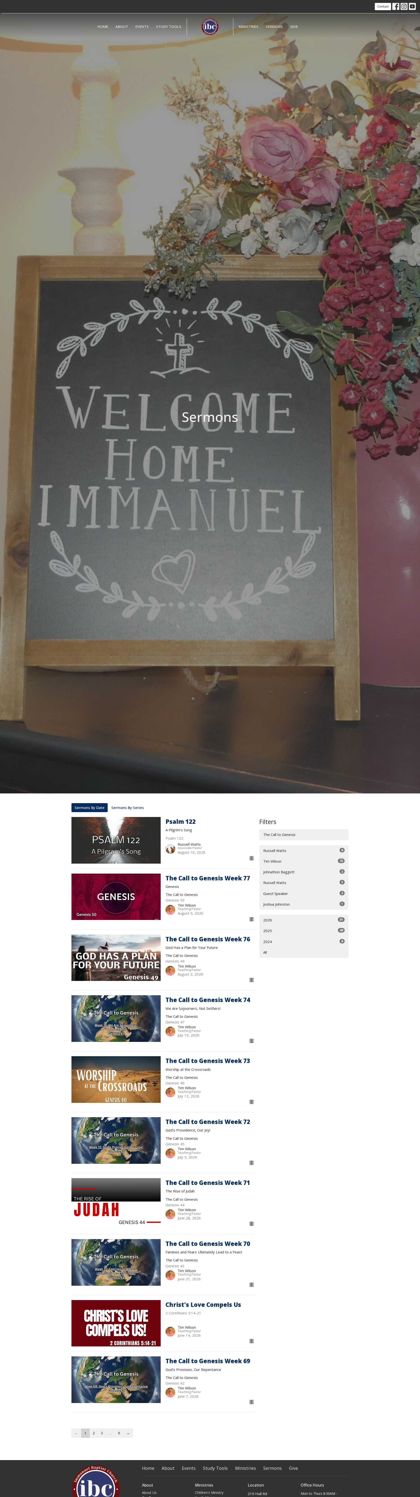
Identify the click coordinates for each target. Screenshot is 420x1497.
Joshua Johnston (303, 904)
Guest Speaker (303, 893)
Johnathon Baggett (303, 871)
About (121, 26)
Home (102, 26)
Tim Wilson (303, 861)
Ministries (248, 26)
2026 (303, 919)
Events (142, 26)
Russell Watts (303, 850)
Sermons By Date (90, 807)
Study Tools (168, 26)
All (265, 952)
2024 (303, 941)
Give (294, 26)
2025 (303, 930)
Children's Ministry (209, 1492)
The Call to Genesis (279, 834)
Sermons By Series (127, 807)
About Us (149, 1492)
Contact (383, 6)
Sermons (274, 26)
